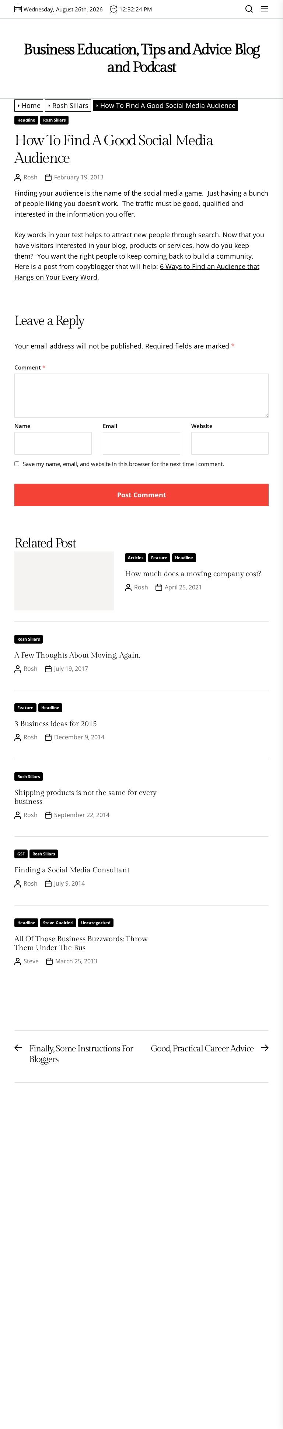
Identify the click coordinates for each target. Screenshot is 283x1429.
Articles (135, 557)
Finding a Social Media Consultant (71, 870)
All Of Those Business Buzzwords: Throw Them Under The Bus (81, 943)
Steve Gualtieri (58, 922)
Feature (159, 557)
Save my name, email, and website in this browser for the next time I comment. (123, 463)
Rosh (31, 177)
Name (22, 426)
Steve (31, 961)
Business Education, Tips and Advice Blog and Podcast (141, 58)
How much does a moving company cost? (193, 574)
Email (110, 426)
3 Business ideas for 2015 (55, 723)
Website (202, 426)
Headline (26, 120)
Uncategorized (96, 922)
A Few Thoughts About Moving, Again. (77, 655)
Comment (29, 367)
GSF (21, 854)
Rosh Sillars (54, 120)
